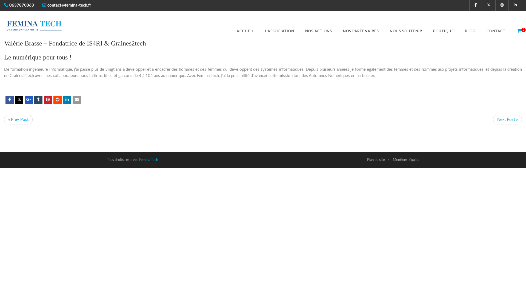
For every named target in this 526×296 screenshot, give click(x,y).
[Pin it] (48, 100)
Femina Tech (148, 160)
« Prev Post (18, 120)
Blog (470, 31)
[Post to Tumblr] (38, 100)
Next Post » (507, 120)
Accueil (245, 31)
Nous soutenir (406, 31)
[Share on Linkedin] (57, 100)
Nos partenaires (361, 31)
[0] (518, 31)
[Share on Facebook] (9, 100)
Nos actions (318, 31)
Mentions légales (406, 160)
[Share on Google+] (29, 100)
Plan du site (376, 160)
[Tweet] (19, 100)
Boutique (443, 31)
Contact (496, 31)
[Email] (77, 100)
